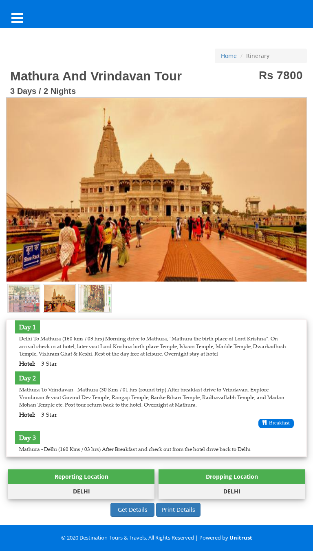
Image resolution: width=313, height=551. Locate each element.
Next (296, 184)
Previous (16, 184)
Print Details (178, 509)
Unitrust (240, 537)
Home (229, 56)
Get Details (133, 509)
